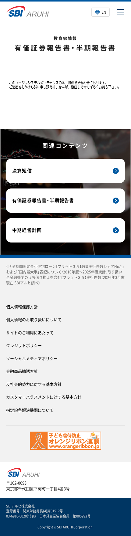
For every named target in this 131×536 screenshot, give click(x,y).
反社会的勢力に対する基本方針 (34, 384)
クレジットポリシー (24, 345)
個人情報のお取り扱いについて (34, 319)
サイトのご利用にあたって (30, 332)
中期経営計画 (27, 230)
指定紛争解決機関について (30, 410)
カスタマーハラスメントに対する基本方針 (43, 397)
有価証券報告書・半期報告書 (43, 200)
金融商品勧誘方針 (22, 371)
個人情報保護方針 (22, 307)
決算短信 (22, 170)
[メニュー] (120, 12)
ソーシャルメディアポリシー (32, 358)
